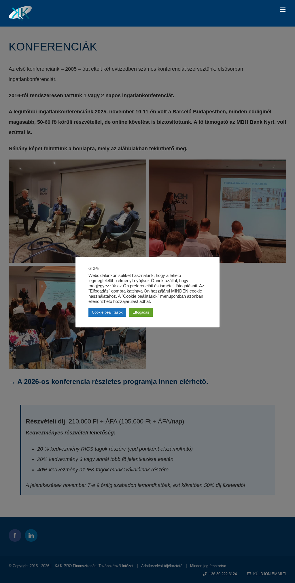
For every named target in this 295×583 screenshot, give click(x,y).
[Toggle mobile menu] (283, 10)
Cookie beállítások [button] (107, 312)
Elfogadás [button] (141, 312)
